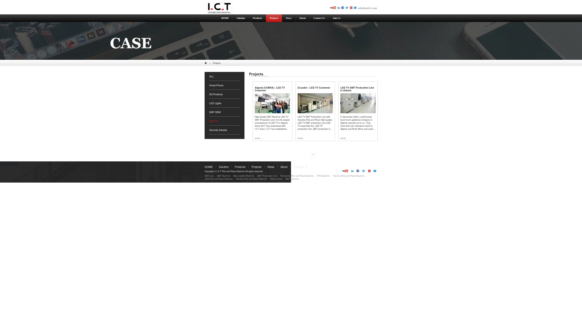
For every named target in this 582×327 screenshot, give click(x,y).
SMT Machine (223, 175)
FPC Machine (323, 175)
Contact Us (319, 18)
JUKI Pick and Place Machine (219, 178)
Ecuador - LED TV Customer (314, 87)
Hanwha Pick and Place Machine (251, 178)
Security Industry (218, 130)
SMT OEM (215, 112)
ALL (211, 76)
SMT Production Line (267, 175)
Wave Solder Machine (243, 175)
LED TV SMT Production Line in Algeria (357, 89)
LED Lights (215, 103)
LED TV (213, 121)
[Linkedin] (339, 8)
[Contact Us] (355, 8)
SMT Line (209, 175)
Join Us (336, 18)
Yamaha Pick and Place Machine (348, 175)
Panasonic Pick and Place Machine (297, 175)
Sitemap (299, 167)
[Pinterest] (351, 8)
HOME (225, 18)
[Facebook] (342, 8)
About (302, 18)
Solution (241, 18)
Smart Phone (216, 85)
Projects (274, 18)
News (288, 18)
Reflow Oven (276, 178)
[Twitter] (346, 8)
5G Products (216, 94)
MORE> (258, 138)
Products (257, 18)
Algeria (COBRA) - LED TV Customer (270, 89)
